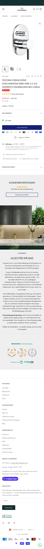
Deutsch (30, 530)
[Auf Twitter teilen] (35, 76)
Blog (3, 423)
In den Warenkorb (22, 128)
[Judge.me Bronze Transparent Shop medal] (22, 352)
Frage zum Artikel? (24, 137)
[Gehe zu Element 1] (5, 69)
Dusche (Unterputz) (26, 16)
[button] (6, 94)
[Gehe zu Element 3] (19, 69)
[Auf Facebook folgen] (3, 523)
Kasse (4, 398)
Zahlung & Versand (8, 416)
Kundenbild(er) (6, 449)
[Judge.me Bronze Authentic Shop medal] (11, 352)
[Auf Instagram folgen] (9, 523)
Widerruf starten (7, 452)
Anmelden (5, 388)
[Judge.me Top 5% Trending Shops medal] (32, 352)
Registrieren (6, 391)
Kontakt (4, 409)
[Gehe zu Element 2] (12, 69)
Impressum (5, 434)
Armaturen (14, 16)
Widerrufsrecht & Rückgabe (11, 420)
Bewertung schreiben (22, 195)
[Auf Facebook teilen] (32, 76)
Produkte (5, 16)
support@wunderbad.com (19, 463)
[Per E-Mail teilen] (41, 76)
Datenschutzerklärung (8, 438)
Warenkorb (5, 395)
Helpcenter (5, 445)
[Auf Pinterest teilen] (38, 76)
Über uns (5, 413)
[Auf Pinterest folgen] (14, 523)
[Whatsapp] (40, 545)
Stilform (5, 76)
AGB (3, 441)
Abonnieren (8, 508)
